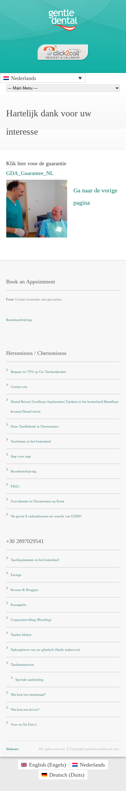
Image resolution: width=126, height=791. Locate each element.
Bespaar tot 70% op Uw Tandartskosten (38, 372)
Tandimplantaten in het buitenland (35, 560)
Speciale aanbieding (29, 679)
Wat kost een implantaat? (28, 694)
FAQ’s (15, 486)
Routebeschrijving (19, 320)
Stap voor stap (21, 456)
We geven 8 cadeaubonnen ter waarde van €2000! (46, 516)
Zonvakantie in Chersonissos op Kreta (37, 501)
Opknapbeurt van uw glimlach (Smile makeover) (45, 649)
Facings (16, 575)
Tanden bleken (21, 634)
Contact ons (19, 386)
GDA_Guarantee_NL (30, 173)
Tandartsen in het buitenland (31, 441)
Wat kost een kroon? (25, 709)
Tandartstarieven (22, 664)
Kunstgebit (18, 605)
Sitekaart (12, 749)
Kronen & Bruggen (24, 590)
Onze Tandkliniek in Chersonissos (34, 426)
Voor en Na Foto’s (23, 724)
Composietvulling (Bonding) (31, 620)
